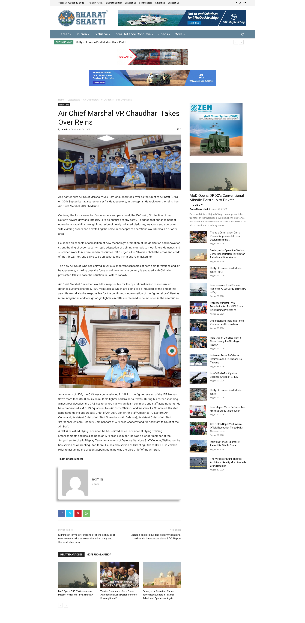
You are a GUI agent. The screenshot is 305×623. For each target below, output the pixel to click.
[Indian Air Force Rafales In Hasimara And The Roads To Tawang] (198, 360)
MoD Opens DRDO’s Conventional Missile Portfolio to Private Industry (217, 199)
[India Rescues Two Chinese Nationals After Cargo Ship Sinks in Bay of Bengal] (198, 289)
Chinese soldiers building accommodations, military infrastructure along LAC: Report (156, 536)
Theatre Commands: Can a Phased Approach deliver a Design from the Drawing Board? (118, 595)
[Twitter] (240, 3)
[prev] (236, 42)
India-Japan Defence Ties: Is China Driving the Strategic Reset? (225, 341)
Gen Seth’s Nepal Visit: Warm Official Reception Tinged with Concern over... (226, 428)
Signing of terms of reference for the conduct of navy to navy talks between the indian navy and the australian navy (86, 538)
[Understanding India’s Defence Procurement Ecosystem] (198, 325)
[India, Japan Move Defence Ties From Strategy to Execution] (198, 411)
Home (61, 99)
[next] (241, 42)
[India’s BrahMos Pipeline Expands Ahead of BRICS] (198, 378)
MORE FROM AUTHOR (99, 554)
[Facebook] (236, 3)
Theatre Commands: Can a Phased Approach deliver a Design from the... (225, 236)
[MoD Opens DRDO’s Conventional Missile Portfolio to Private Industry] (77, 575)
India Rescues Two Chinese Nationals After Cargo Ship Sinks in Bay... (228, 289)
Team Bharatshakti (200, 209)
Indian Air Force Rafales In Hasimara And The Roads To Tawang (226, 359)
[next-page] (66, 605)
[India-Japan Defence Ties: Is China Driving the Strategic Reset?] (198, 342)
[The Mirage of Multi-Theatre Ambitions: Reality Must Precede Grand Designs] (198, 463)
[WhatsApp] (86, 513)
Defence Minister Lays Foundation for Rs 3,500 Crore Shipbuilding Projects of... (226, 306)
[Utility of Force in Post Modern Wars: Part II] (198, 272)
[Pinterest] (78, 513)
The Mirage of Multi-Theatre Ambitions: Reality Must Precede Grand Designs (228, 462)
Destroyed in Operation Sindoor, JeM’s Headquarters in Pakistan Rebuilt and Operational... (227, 254)
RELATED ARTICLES (71, 554)
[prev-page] (60, 605)
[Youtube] (245, 3)
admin (64, 129)
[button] (242, 34)
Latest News (74, 99)
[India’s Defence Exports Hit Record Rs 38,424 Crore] (198, 446)
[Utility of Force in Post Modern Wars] (198, 394)
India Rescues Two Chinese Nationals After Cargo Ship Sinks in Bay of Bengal (121, 42)
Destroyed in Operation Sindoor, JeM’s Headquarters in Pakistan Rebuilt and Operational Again (159, 595)
